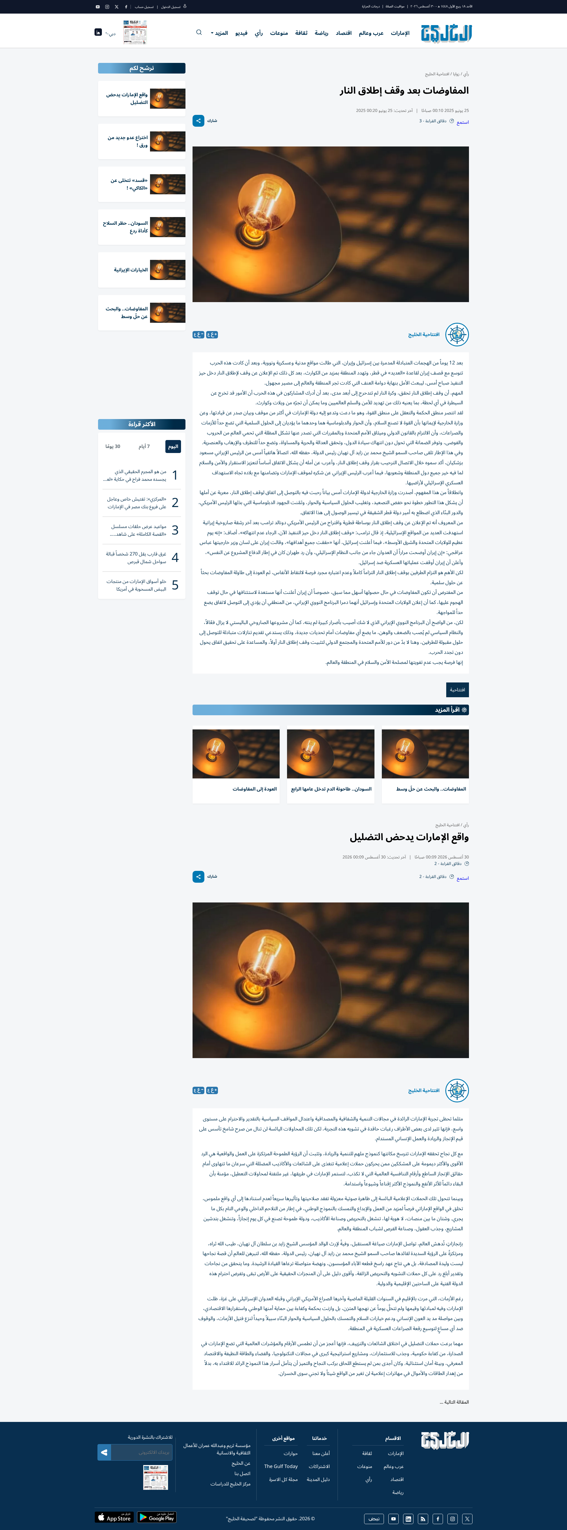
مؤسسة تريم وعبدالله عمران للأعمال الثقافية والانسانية (216, 1449)
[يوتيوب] (98, 7)
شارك (212, 121)
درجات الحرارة (371, 6)
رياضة (321, 33)
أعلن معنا (321, 1453)
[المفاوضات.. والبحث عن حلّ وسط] (425, 754)
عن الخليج (241, 1463)
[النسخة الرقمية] (135, 33)
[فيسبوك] (126, 7)
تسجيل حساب (144, 7)
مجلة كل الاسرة (283, 1479)
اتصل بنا (242, 1474)
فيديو (241, 33)
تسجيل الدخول (170, 7)
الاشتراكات (319, 1466)
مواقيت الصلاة (395, 6)
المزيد (221, 33)
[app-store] (114, 1519)
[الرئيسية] (445, 1448)
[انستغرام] (107, 7)
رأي (259, 33)
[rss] (423, 1519)
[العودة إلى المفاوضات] (236, 754)
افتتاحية (457, 690)
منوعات (279, 33)
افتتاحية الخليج (437, 74)
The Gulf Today (281, 1466)
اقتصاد (344, 33)
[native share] (198, 121)
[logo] (446, 34)
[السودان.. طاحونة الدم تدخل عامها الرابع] (330, 754)
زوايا (456, 74)
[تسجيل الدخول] (184, 7)
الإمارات (400, 33)
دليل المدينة (318, 1479)
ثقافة (301, 33)
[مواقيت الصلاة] (98, 33)
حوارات (291, 1453)
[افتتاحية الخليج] (457, 334)
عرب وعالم (371, 33)
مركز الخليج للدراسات (230, 1484)
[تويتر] (117, 7)
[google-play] (157, 1519)
